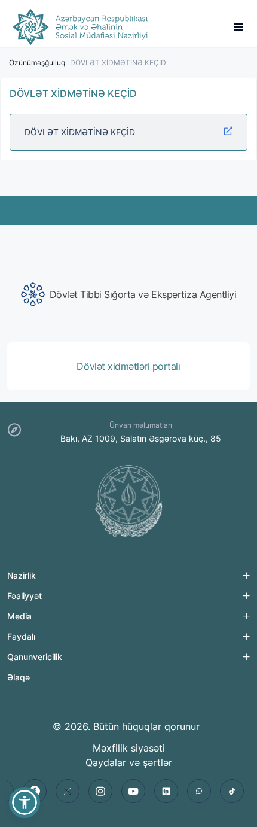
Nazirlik (21, 575)
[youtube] (133, 791)
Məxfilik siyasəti (129, 748)
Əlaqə (18, 677)
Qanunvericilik (34, 657)
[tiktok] (232, 791)
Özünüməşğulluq (37, 62)
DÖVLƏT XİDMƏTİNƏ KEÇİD (80, 132)
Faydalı (21, 636)
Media (19, 616)
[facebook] (35, 791)
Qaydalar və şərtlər (128, 762)
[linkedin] (166, 791)
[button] (24, 802)
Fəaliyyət (24, 596)
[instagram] (100, 791)
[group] (128, 294)
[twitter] (67, 791)
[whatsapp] (199, 791)
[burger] (238, 27)
